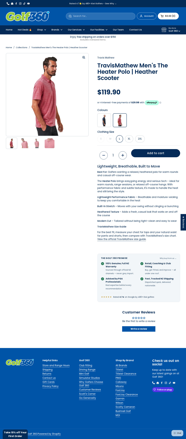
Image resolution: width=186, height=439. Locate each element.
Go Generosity (87, 398)
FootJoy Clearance (127, 394)
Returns (46, 373)
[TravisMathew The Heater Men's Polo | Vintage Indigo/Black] (104, 120)
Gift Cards (48, 382)
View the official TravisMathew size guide (121, 239)
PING (118, 378)
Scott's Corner (87, 393)
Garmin (120, 398)
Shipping (47, 369)
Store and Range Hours (56, 365)
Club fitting (85, 365)
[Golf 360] (27, 16)
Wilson (119, 402)
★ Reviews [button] (183, 222)
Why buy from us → (168, 258)
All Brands (121, 365)
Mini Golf (84, 373)
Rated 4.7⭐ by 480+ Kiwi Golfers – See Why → (93, 4)
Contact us (49, 378)
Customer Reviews (90, 389)
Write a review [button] (139, 328)
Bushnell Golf (123, 411)
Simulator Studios (89, 378)
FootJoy (120, 390)
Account (149, 16)
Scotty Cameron (125, 407)
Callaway (121, 382)
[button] (170, 29)
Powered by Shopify (49, 433)
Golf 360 (32, 433)
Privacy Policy (50, 386)
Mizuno (120, 386)
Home (9, 47)
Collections (21, 47)
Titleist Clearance (126, 373)
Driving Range (87, 369)
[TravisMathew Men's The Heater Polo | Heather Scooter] (120, 120)
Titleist (119, 369)
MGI (118, 415)
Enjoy (93, 38)
